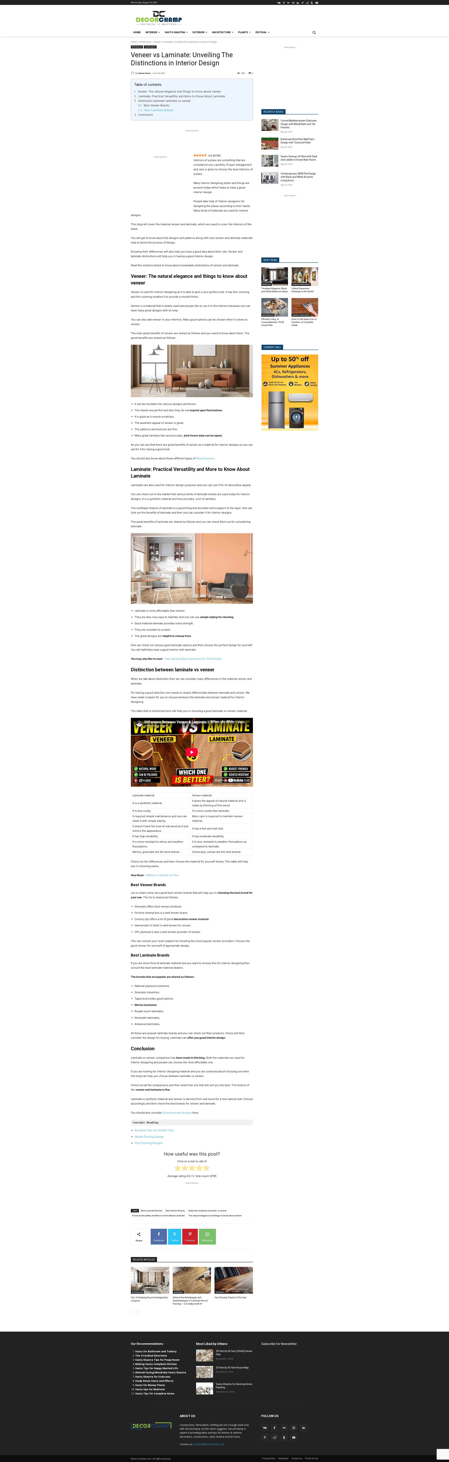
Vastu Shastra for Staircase (152, 1376)
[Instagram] (293, 2)
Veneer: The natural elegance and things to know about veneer (179, 91)
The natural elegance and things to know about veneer (215, 1215)
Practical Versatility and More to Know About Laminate (158, 1215)
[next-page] (138, 1312)
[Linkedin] (297, 2)
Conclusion (145, 114)
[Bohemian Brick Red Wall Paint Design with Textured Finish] (269, 144)
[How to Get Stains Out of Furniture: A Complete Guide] (304, 307)
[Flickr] (288, 2)
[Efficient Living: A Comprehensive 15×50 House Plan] (274, 307)
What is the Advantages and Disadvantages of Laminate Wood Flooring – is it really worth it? (190, 1300)
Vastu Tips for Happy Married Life (156, 1368)
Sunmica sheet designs (177, 1112)
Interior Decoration (301, 284)
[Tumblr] (311, 2)
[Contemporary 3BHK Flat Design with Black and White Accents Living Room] (269, 178)
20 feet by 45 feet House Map (232, 1367)
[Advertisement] (251, 18)
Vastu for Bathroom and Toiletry (156, 1351)
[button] (314, 32)
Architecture (145, 41)
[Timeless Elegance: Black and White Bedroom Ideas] (274, 276)
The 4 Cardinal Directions (151, 1355)
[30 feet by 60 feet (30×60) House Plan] (204, 1355)
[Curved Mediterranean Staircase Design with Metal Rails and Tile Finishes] (269, 125)
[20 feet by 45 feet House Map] (204, 1372)
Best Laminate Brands (159, 110)
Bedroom (266, 284)
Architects (178, 1292)
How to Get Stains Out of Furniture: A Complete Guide (304, 322)
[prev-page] (133, 1312)
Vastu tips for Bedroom (150, 1389)
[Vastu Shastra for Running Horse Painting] (204, 1388)
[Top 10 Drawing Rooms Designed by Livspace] (150, 1280)
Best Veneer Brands (156, 105)
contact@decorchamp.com (208, 1444)
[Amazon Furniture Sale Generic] (290, 393)
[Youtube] (316, 2)
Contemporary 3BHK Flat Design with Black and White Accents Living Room (298, 177)
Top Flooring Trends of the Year (230, 1297)
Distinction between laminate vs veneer (164, 100)
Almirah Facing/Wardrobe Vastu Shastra (160, 1372)
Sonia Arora (144, 73)
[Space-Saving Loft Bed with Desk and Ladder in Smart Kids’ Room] (269, 161)
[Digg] (279, 2)
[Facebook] (283, 2)
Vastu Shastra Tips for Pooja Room (157, 1359)
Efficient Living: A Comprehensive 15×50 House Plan (272, 322)
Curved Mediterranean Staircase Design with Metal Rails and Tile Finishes (299, 124)
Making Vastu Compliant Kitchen (156, 1364)
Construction (150, 47)
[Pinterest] (302, 2)
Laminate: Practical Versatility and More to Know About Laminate (181, 96)
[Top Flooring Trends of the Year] (234, 1280)
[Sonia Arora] (133, 73)
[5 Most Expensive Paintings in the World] (304, 276)
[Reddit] (307, 2)
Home (134, 41)
